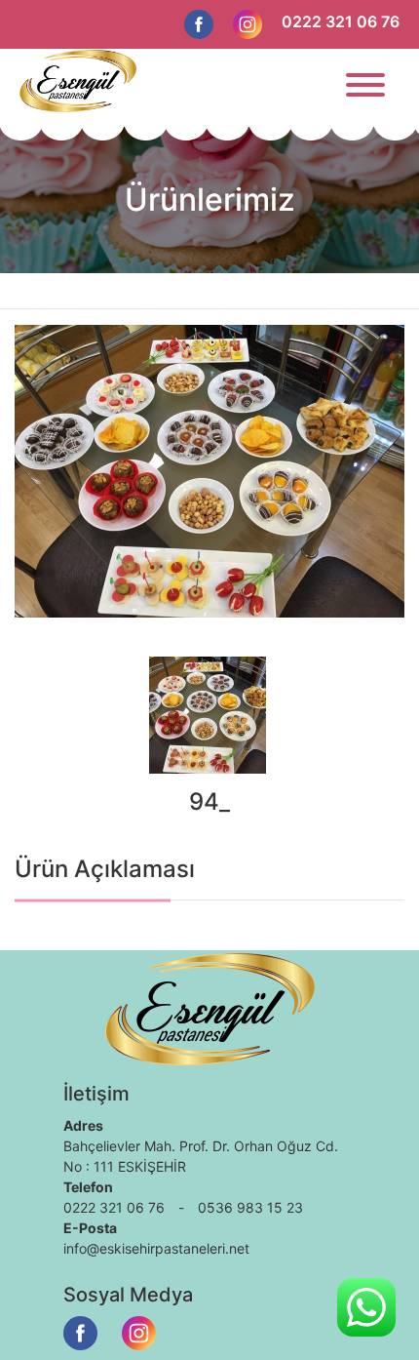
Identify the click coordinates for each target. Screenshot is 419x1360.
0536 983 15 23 (250, 1207)
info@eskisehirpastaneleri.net (156, 1248)
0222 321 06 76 (341, 21)
